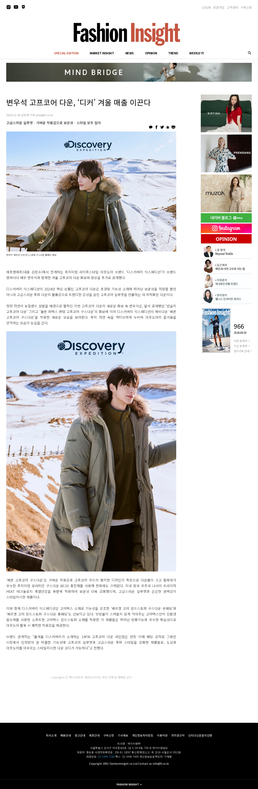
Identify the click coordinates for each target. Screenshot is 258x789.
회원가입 (219, 7)
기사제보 (123, 735)
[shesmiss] (226, 113)
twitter (162, 127)
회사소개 (51, 735)
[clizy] (226, 193)
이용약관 (162, 735)
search (249, 53)
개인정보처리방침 (142, 735)
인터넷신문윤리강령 (200, 735)
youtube (16, 7)
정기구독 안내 (241, 351)
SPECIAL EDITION (66, 53)
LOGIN (206, 7)
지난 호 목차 (240, 346)
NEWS (129, 53)
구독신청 (246, 7)
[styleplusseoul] (226, 153)
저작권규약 (178, 735)
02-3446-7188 (106, 756)
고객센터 (232, 7)
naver (23, 7)
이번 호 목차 (240, 341)
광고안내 (80, 735)
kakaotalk (151, 127)
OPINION (151, 53)
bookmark (168, 127)
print (173, 127)
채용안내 (65, 735)
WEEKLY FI (196, 53)
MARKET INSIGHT (102, 53)
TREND (173, 53)
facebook (156, 127)
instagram (8, 7)
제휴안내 (94, 735)
